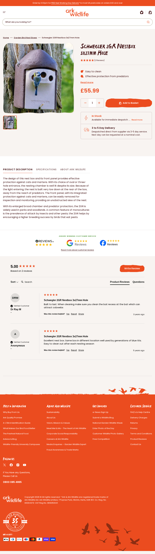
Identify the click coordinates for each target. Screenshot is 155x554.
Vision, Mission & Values (58, 422)
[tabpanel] (46, 198)
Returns (134, 422)
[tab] (120, 282)
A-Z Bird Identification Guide (16, 422)
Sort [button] (13, 282)
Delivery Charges (138, 417)
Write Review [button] (132, 268)
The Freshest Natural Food (15, 433)
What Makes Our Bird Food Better (19, 428)
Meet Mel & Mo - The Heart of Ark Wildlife (66, 428)
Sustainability (53, 412)
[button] (4, 12)
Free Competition (101, 439)
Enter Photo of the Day (103, 428)
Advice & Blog (10, 439)
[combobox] (77, 22)
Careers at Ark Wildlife (57, 439)
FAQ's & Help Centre (140, 412)
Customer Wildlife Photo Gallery (108, 433)
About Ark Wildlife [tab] (73, 169)
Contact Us (135, 444)
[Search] (149, 22)
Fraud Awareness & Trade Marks (63, 449)
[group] (26, 266)
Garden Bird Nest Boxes (25, 37)
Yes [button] (67, 314)
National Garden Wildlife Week (108, 422)
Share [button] (81, 314)
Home (6, 37)
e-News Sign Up (100, 412)
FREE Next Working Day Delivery (65, 3)
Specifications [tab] (46, 169)
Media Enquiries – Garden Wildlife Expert (66, 444)
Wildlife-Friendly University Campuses (21, 444)
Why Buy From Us (11, 412)
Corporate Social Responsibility (62, 433)
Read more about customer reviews (77, 250)
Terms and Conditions (141, 433)
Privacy (133, 428)
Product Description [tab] (17, 169)
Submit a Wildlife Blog (103, 417)
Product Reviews (138, 439)
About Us (51, 417)
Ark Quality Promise (12, 417)
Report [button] (74, 314)
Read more (87, 82)
